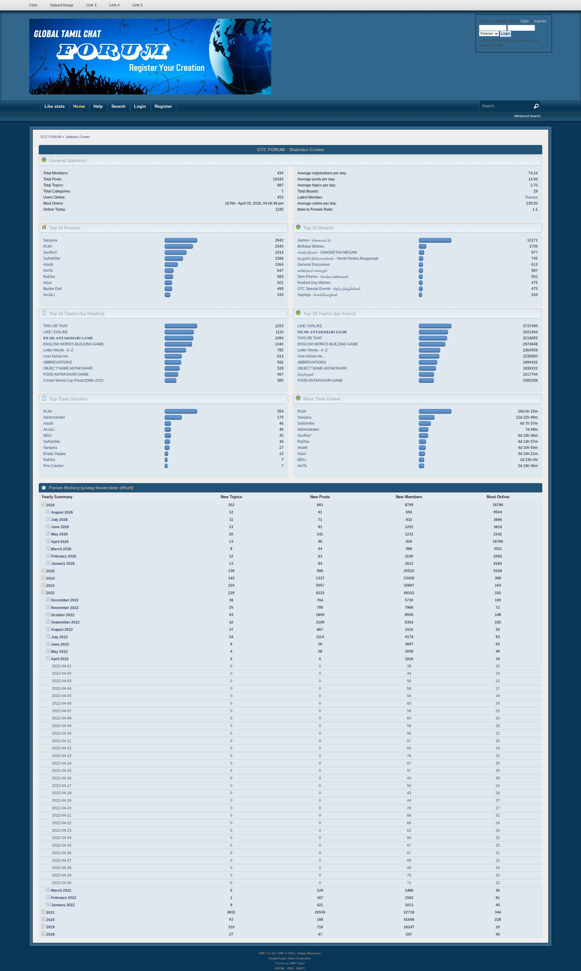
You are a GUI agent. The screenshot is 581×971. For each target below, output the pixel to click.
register (540, 21)
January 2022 (63, 905)
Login (140, 106)
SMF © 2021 (286, 953)
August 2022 (62, 629)
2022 (50, 593)
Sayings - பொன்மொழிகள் (317, 295)
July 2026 (59, 520)
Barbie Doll (52, 289)
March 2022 (61, 890)
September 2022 (65, 622)
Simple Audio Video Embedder (289, 958)
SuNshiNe (51, 258)
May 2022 (59, 652)
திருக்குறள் (305, 374)
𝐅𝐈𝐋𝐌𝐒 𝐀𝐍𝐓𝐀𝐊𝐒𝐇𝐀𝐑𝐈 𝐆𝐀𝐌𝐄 (68, 338)
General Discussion (313, 264)
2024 (50, 578)
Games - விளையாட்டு (314, 240)
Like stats (54, 106)
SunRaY (50, 252)
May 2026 (59, 534)
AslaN (48, 264)
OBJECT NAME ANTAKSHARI (68, 368)
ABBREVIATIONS (57, 362)
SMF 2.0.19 (267, 953)
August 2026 (62, 512)
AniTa (48, 270)
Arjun (47, 283)
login (525, 21)
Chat (33, 5)
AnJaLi (49, 295)
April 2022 (60, 659)
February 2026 (63, 556)
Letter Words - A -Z (58, 350)
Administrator (54, 417)
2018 (50, 934)
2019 (50, 927)
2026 (50, 505)
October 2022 (62, 615)
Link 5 (137, 5)
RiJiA (47, 246)
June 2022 (60, 644)
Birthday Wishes (310, 246)
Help (98, 106)
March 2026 (61, 549)
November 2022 (65, 608)
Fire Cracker (53, 466)
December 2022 (65, 600)
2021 (50, 912)
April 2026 (60, 542)
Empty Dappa (54, 454)
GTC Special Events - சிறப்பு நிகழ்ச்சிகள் (329, 289)
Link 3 (91, 5)
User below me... (57, 356)
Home (79, 106)
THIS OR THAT (55, 326)
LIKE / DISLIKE (55, 332)
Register (163, 106)
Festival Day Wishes (314, 283)
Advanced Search (527, 116)
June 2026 (60, 527)
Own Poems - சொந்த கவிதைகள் (323, 277)
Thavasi (531, 197)
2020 (50, 920)
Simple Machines (309, 953)
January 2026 (63, 563)
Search (118, 106)
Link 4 (114, 5)
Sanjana (50, 240)
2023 (50, 586)
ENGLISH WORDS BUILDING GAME (73, 344)
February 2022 (63, 898)
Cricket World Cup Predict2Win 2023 (73, 380)
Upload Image (62, 5)
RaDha (49, 277)
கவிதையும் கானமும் (312, 270)
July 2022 (59, 637)
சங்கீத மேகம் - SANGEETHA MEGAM (327, 252)
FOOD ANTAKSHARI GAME (66, 374)
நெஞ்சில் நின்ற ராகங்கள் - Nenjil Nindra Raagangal (337, 258)
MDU (47, 435)
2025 (50, 571)
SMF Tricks (297, 963)
